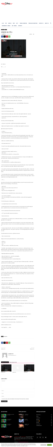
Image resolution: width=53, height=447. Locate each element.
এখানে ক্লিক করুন (18, 439)
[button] (50, 23)
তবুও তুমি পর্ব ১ (26, 419)
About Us (47, 23)
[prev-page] (1, 374)
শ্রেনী (16, 23)
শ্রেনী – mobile (14, 25)
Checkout (20, 25)
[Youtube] (46, 437)
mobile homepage (23, 23)
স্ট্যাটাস (14, 23)
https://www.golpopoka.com (12, 355)
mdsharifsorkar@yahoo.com (23, 442)
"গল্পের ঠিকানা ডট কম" (17, 436)
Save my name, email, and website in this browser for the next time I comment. (15, 398)
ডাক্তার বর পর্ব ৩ (26, 372)
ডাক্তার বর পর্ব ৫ (14, 372)
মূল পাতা (3, 23)
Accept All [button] (49, 444)
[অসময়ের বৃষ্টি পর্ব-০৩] (3, 425)
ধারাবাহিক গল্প (9, 23)
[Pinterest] (7, 36)
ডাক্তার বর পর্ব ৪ (5, 336)
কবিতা (6, 23)
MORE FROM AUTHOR (13, 362)
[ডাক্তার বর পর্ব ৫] (18, 367)
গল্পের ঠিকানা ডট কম (4, 34)
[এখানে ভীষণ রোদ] (21, 416)
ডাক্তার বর (6, 29)
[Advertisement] (33, 3)
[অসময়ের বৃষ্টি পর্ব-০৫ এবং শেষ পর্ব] (3, 416)
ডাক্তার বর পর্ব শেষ (3, 372)
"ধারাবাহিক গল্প (2, 29)
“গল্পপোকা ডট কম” (23, 436)
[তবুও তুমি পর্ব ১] (21, 421)
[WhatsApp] (9, 36)
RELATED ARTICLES (5, 362)
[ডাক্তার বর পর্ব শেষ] (6, 367)
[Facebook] (2, 36)
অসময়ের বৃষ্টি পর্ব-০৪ (9, 419)
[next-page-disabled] (3, 374)
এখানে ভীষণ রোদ (26, 414)
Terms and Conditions (32, 23)
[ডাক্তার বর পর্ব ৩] (29, 367)
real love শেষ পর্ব (27, 424)
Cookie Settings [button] (43, 444)
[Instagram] (40, 437)
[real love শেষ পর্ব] (21, 425)
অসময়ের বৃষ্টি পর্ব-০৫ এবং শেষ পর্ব (10, 414)
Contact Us (41, 23)
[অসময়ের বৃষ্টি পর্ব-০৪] (3, 421)
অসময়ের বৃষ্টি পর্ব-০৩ (9, 424)
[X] (5, 36)
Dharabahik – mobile (6, 25)
